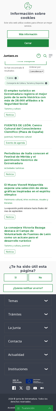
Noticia (10, 114)
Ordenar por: (35, 67)
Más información (28, 34)
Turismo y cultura (12, 108)
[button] (38, 55)
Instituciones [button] (18, 369)
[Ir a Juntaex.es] (9, 56)
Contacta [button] (15, 341)
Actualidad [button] (16, 354)
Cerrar (28, 43)
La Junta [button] (14, 327)
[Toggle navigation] (22, 55)
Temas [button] (13, 301)
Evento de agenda (15, 142)
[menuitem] (14, 387)
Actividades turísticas (14, 168)
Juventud (8, 136)
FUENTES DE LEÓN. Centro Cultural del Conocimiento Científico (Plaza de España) (23, 128)
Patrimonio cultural (23, 136)
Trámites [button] (14, 314)
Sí (16, 277)
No (40, 277)
